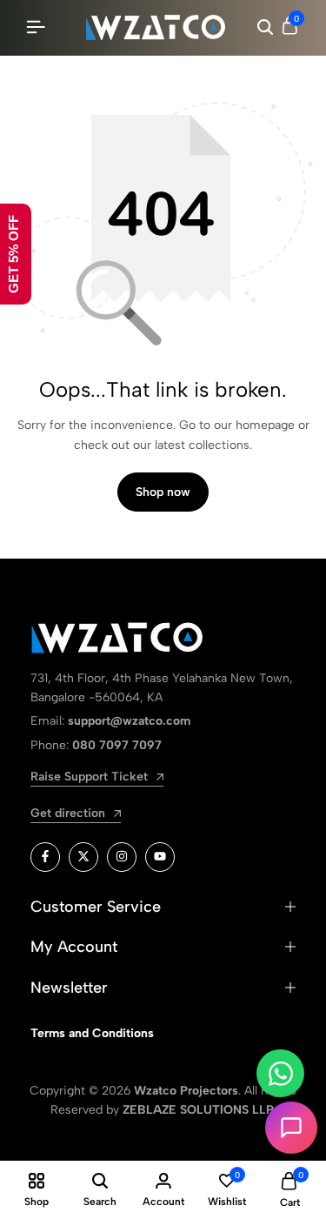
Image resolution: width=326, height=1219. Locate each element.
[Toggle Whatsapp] (280, 1073)
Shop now (163, 492)
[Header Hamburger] (35, 27)
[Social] (45, 857)
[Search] (265, 27)
